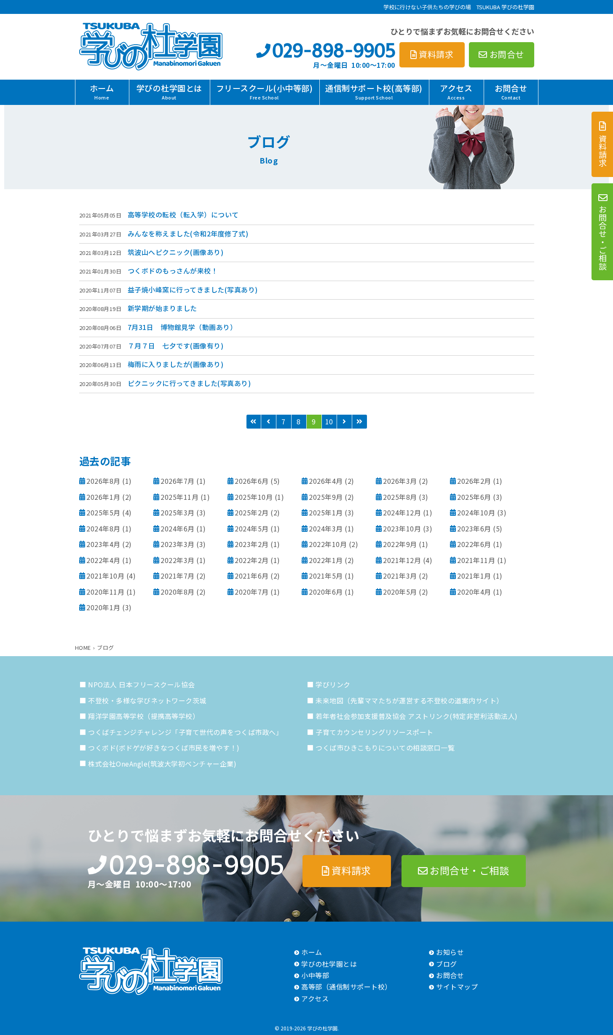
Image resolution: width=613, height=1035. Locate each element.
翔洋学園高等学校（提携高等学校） (143, 716)
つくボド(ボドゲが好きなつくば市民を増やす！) (164, 748)
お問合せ (511, 91)
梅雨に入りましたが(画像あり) (176, 364)
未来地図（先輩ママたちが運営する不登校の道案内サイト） (409, 700)
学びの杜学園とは (169, 91)
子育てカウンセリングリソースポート (375, 732)
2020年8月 (178, 592)
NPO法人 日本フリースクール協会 (141, 684)
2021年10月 (105, 576)
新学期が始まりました (162, 308)
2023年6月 (474, 528)
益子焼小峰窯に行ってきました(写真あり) (193, 289)
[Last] (359, 421)
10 (329, 421)
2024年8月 (103, 528)
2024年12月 (402, 512)
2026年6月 (252, 481)
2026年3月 (400, 481)
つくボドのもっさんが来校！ (173, 270)
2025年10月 (254, 497)
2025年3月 (178, 512)
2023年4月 (103, 544)
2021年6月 (252, 576)
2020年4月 (474, 592)
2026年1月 (103, 497)
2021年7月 (178, 576)
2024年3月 (326, 528)
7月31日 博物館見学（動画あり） (182, 327)
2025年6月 (474, 497)
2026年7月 (178, 481)
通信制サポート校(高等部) (374, 91)
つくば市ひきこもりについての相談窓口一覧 (385, 748)
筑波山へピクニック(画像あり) (176, 252)
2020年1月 (103, 607)
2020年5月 (400, 592)
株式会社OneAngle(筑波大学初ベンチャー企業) (162, 764)
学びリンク (333, 684)
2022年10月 (328, 544)
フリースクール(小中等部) (264, 91)
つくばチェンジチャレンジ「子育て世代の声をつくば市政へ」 (185, 732)
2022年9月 (400, 544)
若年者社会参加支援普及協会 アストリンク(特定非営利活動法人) (417, 716)
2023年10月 (402, 528)
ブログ (446, 964)
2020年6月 (326, 592)
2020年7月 (252, 592)
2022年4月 (103, 560)
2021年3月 (400, 576)
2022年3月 (178, 560)
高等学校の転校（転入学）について (183, 214)
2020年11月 (105, 592)
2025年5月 (103, 512)
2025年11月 (179, 497)
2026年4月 (326, 481)
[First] (253, 421)
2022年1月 (326, 560)
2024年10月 (476, 512)
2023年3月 (178, 544)
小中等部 (315, 975)
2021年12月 (402, 560)
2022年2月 (252, 560)
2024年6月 (178, 528)
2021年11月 (476, 560)
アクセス (456, 91)
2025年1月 (326, 512)
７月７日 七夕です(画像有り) (176, 346)
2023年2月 (252, 544)
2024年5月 (252, 528)
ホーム (102, 91)
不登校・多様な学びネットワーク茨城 (147, 700)
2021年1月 (474, 576)
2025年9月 (326, 497)
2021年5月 (326, 576)
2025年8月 (400, 497)
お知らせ (450, 952)
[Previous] (268, 421)
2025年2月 (252, 512)
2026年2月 (474, 481)
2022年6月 (474, 544)
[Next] (344, 421)
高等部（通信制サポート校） (346, 986)
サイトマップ (457, 986)
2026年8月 (103, 481)
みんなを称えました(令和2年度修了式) (188, 233)
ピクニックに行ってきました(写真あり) (189, 383)
